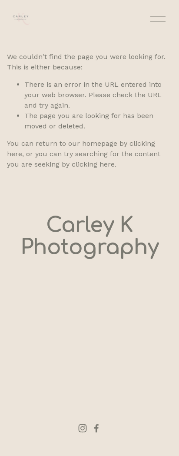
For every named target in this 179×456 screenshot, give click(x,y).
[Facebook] (96, 428)
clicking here (93, 164)
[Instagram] (82, 428)
